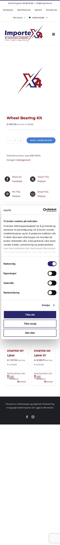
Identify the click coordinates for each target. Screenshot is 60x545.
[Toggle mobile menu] (53, 34)
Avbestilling (48, 404)
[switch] (52, 273)
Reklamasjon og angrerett (30, 404)
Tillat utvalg (30, 323)
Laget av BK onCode (45, 407)
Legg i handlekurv (41, 140)
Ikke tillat (30, 332)
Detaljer (46, 305)
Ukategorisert (23, 160)
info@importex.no (44, 3)
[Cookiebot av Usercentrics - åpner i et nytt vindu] (43, 210)
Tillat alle (30, 314)
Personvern (11, 404)
